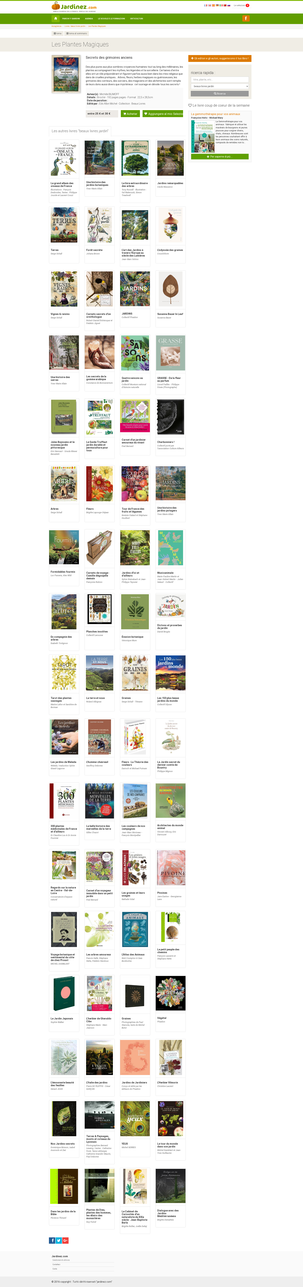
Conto (54, 1269)
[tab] (80, 131)
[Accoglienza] (56, 18)
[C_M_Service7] (246, 18)
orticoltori (136, 19)
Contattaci (56, 1264)
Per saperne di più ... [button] (221, 156)
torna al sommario (77, 33)
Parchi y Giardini (71, 19)
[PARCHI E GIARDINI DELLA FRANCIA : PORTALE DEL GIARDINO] (74, 5)
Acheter (131, 114)
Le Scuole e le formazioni (111, 19)
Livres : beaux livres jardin (75, 26)
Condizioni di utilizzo (61, 1260)
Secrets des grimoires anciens (109, 57)
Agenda (89, 19)
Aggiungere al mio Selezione (165, 114)
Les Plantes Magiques (97, 26)
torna (58, 33)
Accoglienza (56, 26)
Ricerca (220, 93)
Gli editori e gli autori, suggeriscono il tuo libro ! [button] (221, 58)
